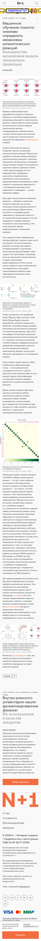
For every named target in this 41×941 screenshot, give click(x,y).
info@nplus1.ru (24, 887)
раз (15, 595)
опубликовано (31, 139)
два (20, 595)
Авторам (8, 828)
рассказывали (18, 655)
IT (14, 676)
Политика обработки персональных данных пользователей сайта (20, 919)
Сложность (10, 818)
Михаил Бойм (7, 70)
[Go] (4, 3)
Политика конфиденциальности (31, 925)
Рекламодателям (13, 823)
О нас (6, 813)
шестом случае (13, 607)
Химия (7, 676)
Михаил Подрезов (9, 730)
